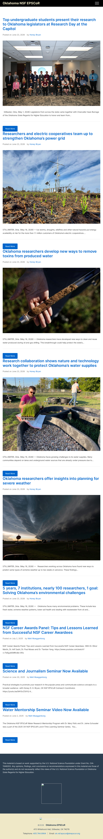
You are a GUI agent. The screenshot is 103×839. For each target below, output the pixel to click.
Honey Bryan (35, 35)
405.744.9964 (39, 833)
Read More (10, 128)
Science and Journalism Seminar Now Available (45, 671)
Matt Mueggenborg (36, 638)
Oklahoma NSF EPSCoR (21, 3)
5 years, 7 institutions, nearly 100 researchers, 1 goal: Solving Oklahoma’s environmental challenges (50, 590)
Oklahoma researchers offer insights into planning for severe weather (51, 480)
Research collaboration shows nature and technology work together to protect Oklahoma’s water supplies (51, 363)
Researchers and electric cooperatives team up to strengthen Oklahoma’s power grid (48, 136)
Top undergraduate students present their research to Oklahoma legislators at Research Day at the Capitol (49, 24)
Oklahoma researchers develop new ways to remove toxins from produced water (50, 253)
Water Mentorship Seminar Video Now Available (46, 709)
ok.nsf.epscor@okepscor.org (67, 833)
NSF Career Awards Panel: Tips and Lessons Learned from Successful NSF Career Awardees (50, 630)
